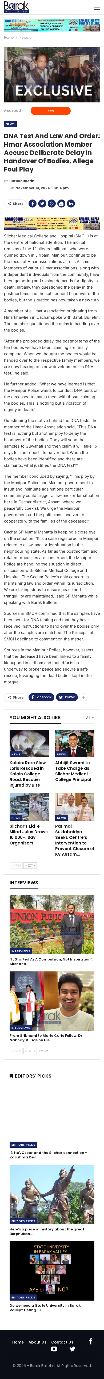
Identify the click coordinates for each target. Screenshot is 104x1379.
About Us (37, 1342)
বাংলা (51, 110)
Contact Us (62, 1342)
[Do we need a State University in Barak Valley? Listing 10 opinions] (52, 1271)
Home (18, 1342)
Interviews (20, 951)
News (10, 124)
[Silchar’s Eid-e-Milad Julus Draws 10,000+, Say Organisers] (29, 807)
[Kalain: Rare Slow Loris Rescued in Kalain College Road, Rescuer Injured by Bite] (29, 743)
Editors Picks (23, 1144)
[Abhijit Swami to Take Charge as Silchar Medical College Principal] (74, 743)
